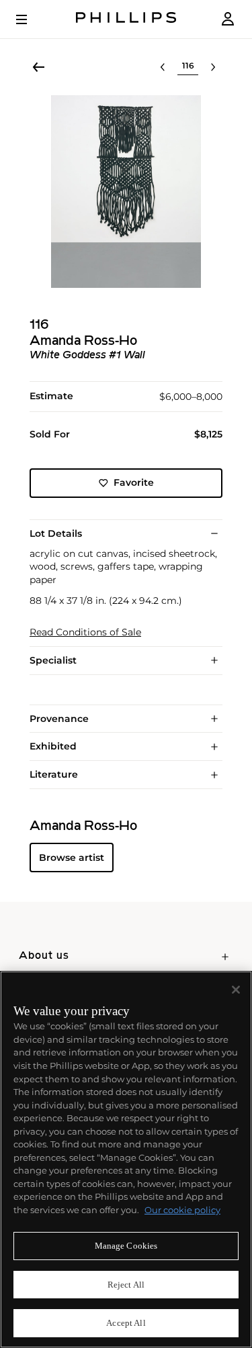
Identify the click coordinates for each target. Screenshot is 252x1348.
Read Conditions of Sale (85, 632)
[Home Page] (126, 19)
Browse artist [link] (71, 857)
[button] (126, 191)
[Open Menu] (31, 19)
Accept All (125, 1323)
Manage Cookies (126, 1246)
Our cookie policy (182, 1209)
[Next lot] (213, 67)
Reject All (126, 1285)
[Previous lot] (162, 67)
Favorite (134, 482)
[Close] (236, 989)
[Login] (228, 19)
